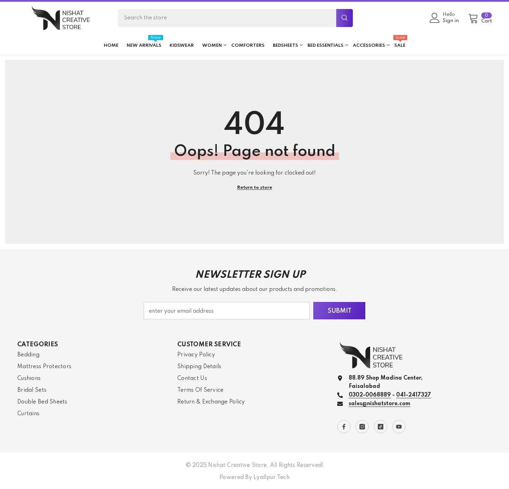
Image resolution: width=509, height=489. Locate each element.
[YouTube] (398, 426)
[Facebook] (343, 426)
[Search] (235, 18)
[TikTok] (380, 426)
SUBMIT (339, 311)
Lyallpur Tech (271, 477)
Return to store (254, 187)
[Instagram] (362, 426)
